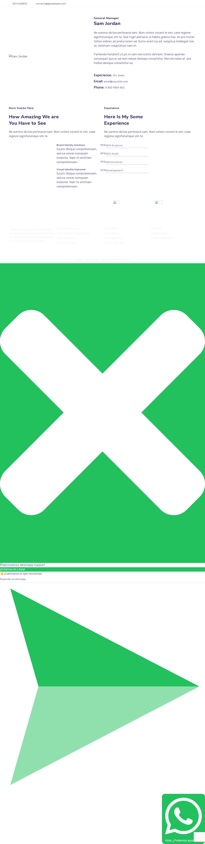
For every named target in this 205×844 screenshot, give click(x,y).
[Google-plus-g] (190, 5)
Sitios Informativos (68, 228)
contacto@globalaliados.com (51, 3)
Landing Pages (65, 237)
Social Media (111, 233)
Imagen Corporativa (162, 237)
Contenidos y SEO (114, 242)
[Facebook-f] (181, 5)
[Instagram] (186, 5)
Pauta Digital (111, 228)
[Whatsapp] (195, 5)
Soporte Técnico (66, 242)
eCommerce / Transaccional (73, 233)
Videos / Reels (159, 233)
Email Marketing (113, 237)
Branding (156, 228)
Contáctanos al (131, 203)
